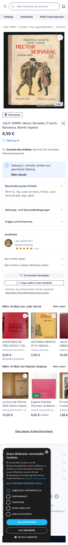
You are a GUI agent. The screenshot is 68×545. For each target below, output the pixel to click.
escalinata (11, 234)
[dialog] (27, 495)
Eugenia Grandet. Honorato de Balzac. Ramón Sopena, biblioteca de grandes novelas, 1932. (44, 404)
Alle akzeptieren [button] (26, 522)
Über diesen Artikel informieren (34, 431)
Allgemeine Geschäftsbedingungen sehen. (27, 292)
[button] (34, 186)
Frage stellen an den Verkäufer (36, 282)
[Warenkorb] (63, 6)
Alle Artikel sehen (14, 258)
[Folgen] (60, 37)
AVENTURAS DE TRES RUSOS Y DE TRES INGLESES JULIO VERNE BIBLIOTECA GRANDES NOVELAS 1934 (14, 344)
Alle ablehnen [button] (27, 530)
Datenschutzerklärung (51, 511)
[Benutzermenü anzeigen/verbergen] (4, 6)
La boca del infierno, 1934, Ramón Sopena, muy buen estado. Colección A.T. (15, 404)
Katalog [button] (8, 16)
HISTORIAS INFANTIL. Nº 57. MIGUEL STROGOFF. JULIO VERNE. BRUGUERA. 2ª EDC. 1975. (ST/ (44, 344)
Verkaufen (26, 16)
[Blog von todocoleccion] (56, 496)
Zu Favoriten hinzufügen (36, 275)
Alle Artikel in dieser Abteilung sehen (26, 265)
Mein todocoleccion (52, 16)
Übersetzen (14, 114)
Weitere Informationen (35, 478)
